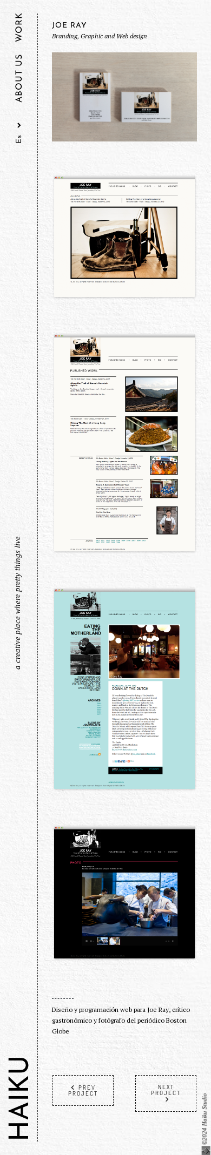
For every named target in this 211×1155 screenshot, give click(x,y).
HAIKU (21, 1098)
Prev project (83, 1090)
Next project (166, 1090)
